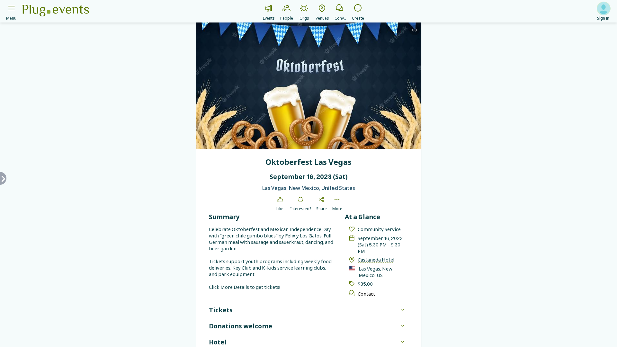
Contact (366, 293)
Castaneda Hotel (376, 259)
